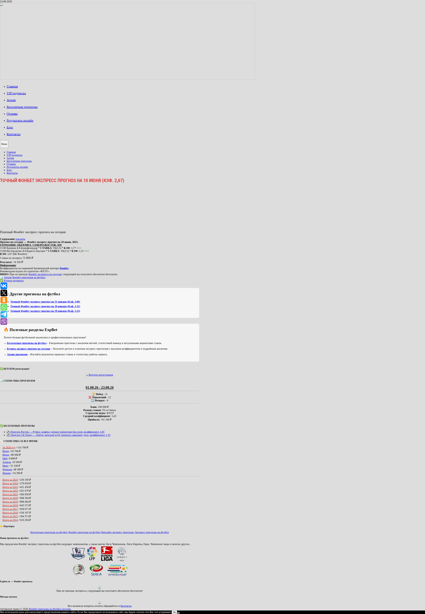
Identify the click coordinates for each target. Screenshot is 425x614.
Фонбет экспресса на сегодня (44, 274)
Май (4, 458)
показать (20, 239)
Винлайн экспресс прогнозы (117, 532)
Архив (11, 100)
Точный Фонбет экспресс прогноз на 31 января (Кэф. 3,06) (45, 301)
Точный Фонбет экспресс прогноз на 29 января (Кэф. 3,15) (45, 311)
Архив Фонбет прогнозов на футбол (24, 277)
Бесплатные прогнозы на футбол (26, 343)
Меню (4, 144)
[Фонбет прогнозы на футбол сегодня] (127, 78)
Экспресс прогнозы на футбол (151, 532)
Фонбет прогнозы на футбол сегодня (50, 609)
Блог (10, 127)
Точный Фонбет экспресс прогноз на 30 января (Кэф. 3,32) (45, 306)
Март (5, 465)
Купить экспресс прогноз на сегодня (28, 348)
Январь (6, 473)
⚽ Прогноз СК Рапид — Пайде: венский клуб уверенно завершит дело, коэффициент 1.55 (58, 435)
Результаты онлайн (20, 120)
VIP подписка (16, 93)
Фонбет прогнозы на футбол (84, 532)
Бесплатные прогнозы (22, 107)
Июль (5, 451)
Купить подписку (14, 280)
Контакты (13, 134)
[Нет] (178, 613)
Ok (174, 612)
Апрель (6, 462)
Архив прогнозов (17, 354)
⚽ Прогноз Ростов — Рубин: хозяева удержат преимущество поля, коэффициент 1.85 (55, 431)
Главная (12, 86)
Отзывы (12, 113)
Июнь (5, 454)
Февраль (7, 469)
